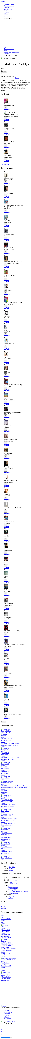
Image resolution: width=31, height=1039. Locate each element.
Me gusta (3, 71)
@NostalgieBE (12, 890)
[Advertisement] (15, 33)
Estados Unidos (9, 4)
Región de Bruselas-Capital (11, 52)
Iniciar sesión (8, 18)
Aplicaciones (7, 1018)
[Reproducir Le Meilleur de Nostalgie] (1, 70)
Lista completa (5, 164)
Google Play (11, 896)
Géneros (6, 12)
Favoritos (6, 17)
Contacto (6, 1010)
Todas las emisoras (9, 6)
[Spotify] (8, 110)
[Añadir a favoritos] (1, 1034)
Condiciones (7, 1015)
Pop (10, 867)
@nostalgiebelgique (13, 887)
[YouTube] (5, 110)
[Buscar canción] (5, 107)
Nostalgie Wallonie (13, 893)
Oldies (13, 867)
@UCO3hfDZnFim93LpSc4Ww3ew (18, 891)
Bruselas (6, 53)
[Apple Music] (7, 110)
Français (11, 870)
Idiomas (6, 14)
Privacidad (7, 1013)
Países (5, 10)
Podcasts (6, 7)
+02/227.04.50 (13, 880)
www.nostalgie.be (12, 883)
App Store (10, 898)
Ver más (3, 722)
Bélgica (6, 50)
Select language (5, 1023)
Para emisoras (8, 1012)
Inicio (5, 47)
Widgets (6, 1017)
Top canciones (8, 9)
